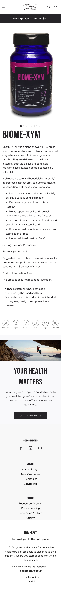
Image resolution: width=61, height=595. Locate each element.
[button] (21, 126)
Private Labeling (30, 508)
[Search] (49, 7)
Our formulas (30, 415)
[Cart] (55, 7)
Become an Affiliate (30, 513)
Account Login (30, 469)
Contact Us (30, 483)
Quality (30, 517)
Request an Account (30, 503)
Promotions (30, 478)
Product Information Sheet (17, 273)
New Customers (30, 474)
